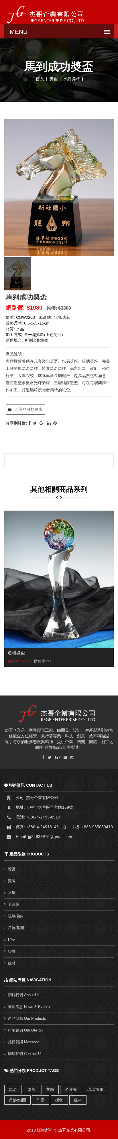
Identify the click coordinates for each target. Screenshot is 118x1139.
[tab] (17, 273)
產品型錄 (27, 1018)
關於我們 (24, 995)
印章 (11, 939)
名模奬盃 (16, 652)
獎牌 (11, 881)
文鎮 (11, 892)
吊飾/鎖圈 (16, 928)
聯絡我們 (25, 1054)
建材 (11, 963)
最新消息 (29, 1007)
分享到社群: (16, 423)
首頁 (40, 78)
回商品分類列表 (28, 409)
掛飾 (11, 951)
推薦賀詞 (23, 1042)
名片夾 (13, 904)
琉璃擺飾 (15, 916)
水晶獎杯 (71, 78)
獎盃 (53, 78)
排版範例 (25, 1030)
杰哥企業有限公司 (74, 1130)
